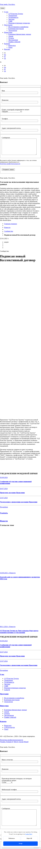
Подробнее (4, 507)
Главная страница (10, 224)
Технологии (12, 30)
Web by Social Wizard (21, 742)
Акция (10, 36)
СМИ (10, 21)
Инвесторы (8, 32)
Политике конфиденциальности (10, 164)
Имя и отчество (7, 760)
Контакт (7, 49)
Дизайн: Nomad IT (6, 742)
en (5, 58)
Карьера (7, 44)
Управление (12, 15)
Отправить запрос (8, 169)
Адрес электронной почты (11, 128)
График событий (14, 42)
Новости (7, 227)
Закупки (11, 19)
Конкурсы (12, 45)
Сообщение (6, 138)
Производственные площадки (19, 23)
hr (5, 56)
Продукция (8, 25)
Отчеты (11, 38)
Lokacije (7, 690)
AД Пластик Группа (15, 14)
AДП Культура (9, 727)
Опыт (10, 47)
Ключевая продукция (16, 29)
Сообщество (8, 231)
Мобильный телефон (9, 789)
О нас (6, 12)
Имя (3, 91)
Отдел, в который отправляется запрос (15, 109)
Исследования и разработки (18, 27)
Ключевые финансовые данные (19, 34)
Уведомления (13, 40)
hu (5, 55)
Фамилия (5, 100)
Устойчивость (13, 17)
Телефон (5, 119)
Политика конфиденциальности (11, 740)
